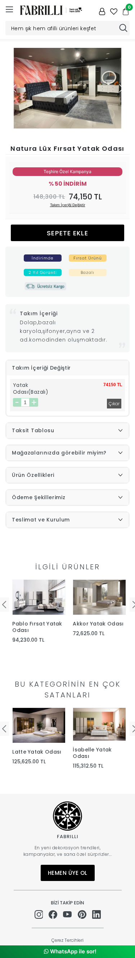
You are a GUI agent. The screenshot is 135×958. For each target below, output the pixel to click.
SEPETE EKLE (67, 233)
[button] (121, 88)
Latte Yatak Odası (36, 752)
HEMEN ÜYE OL (67, 873)
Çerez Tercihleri (67, 940)
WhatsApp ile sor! (72, 951)
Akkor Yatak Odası (98, 623)
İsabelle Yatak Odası (92, 752)
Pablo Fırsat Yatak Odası (37, 626)
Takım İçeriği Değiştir (67, 205)
